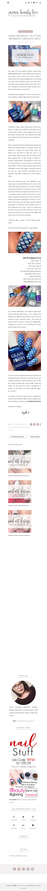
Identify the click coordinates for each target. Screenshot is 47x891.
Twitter (23, 820)
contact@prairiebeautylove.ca (25, 721)
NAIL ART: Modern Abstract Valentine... (19, 535)
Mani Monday (12, 427)
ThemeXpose (21, 885)
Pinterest (14, 828)
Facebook (33, 820)
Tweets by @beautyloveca (18, 856)
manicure (21, 427)
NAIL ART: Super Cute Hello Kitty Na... (19, 505)
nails (27, 427)
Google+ (23, 828)
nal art (11, 430)
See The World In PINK (18, 399)
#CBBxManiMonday (25, 31)
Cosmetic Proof (38, 396)
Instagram (14, 820)
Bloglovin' (33, 828)
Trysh (21, 42)
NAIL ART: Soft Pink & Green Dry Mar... (19, 475)
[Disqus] (25, 578)
